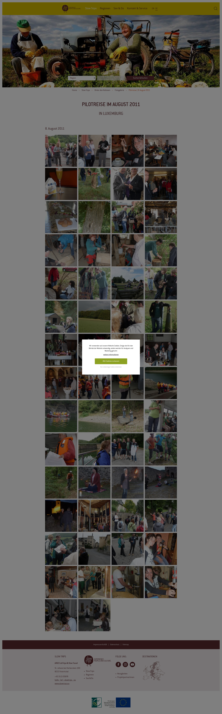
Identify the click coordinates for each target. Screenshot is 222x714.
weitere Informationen (111, 355)
